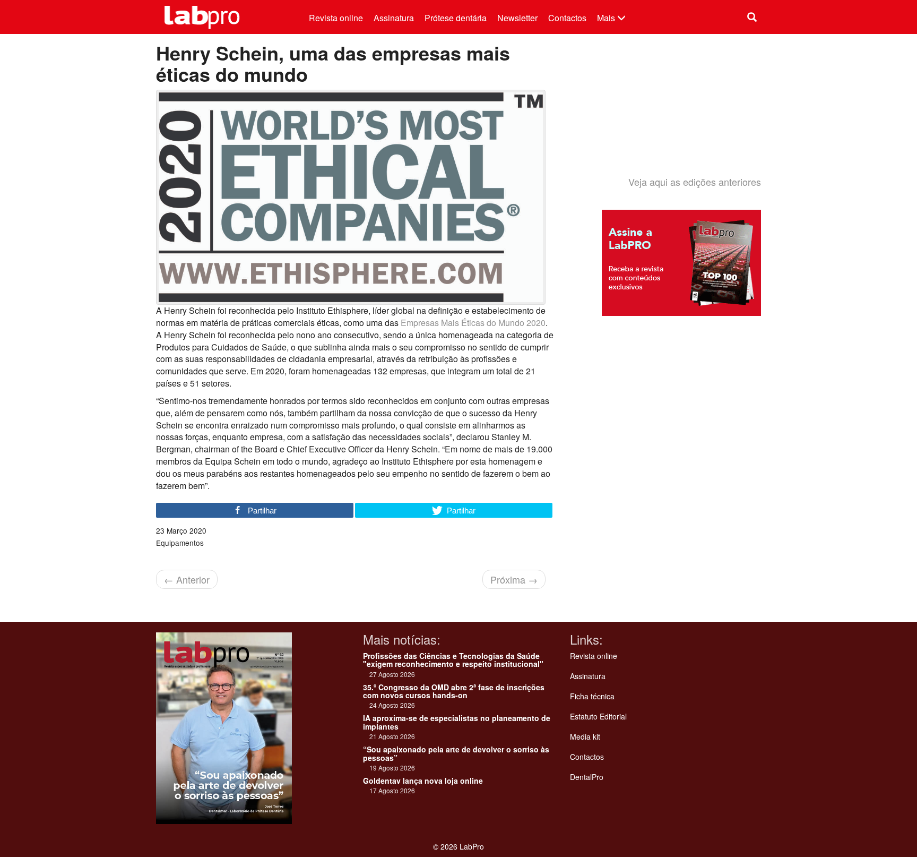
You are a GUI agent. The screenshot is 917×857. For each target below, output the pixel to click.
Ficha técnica (592, 696)
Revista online (336, 18)
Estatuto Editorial (598, 716)
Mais (607, 18)
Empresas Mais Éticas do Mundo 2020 (473, 322)
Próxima (514, 579)
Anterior (187, 579)
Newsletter (517, 18)
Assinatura (394, 18)
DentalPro (586, 777)
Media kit (585, 736)
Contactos (567, 18)
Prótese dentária (456, 18)
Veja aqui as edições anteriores (694, 181)
